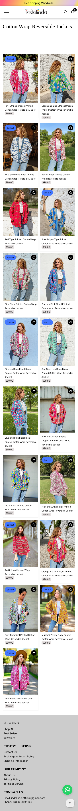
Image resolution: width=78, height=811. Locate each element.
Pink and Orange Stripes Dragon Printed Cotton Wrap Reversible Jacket (56, 440)
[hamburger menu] (6, 12)
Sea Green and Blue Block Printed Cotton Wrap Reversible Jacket (57, 373)
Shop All (8, 729)
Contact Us (10, 751)
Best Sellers (10, 733)
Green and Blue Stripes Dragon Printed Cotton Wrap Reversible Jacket (57, 109)
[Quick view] (33, 59)
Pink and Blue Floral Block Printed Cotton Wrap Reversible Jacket (20, 373)
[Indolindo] (36, 12)
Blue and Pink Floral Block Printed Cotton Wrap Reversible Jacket (20, 441)
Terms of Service (14, 783)
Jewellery (9, 737)
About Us (9, 775)
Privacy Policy (12, 779)
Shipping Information (16, 760)
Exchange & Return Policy (19, 756)
